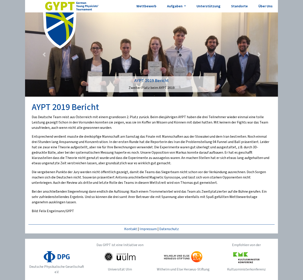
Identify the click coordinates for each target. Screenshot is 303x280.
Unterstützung (208, 6)
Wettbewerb (146, 6)
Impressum (148, 229)
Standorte (239, 6)
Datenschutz (169, 229)
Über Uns (265, 6)
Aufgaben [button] (175, 6)
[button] (44, 54)
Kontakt (130, 229)
